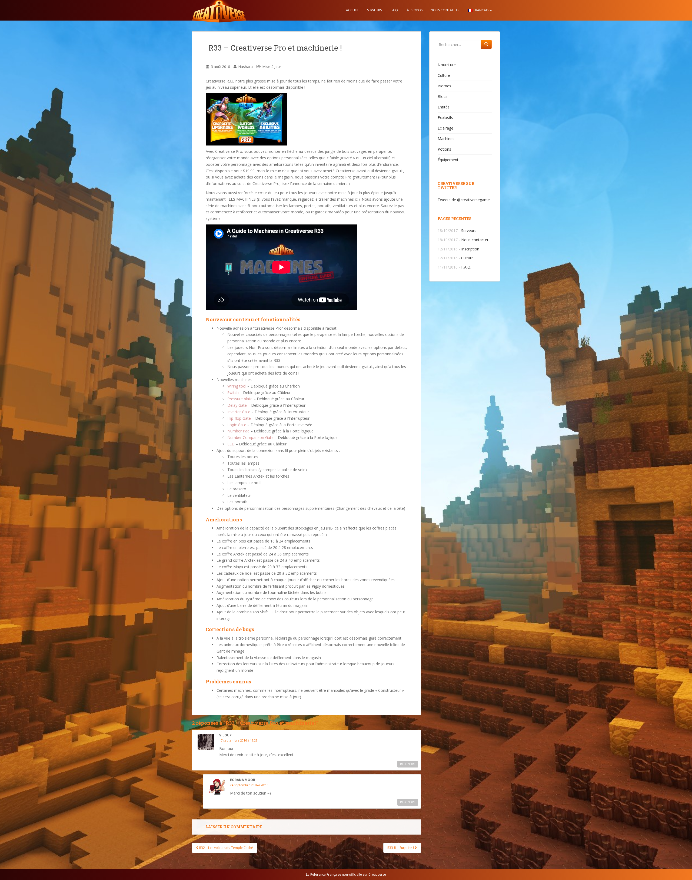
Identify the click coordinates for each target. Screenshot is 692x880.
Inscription (470, 249)
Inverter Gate (238, 411)
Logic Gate (236, 424)
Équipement (448, 159)
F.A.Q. (394, 10)
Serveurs (374, 10)
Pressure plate (239, 398)
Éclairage (445, 128)
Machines (446, 138)
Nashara (245, 66)
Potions (444, 149)
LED (231, 443)
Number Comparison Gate (250, 437)
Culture (444, 75)
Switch (233, 392)
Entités (444, 107)
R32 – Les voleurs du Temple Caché (225, 847)
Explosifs (445, 117)
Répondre (407, 764)
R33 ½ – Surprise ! (401, 847)
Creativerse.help (219, 10)
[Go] (486, 44)
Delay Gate (237, 405)
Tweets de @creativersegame (464, 199)
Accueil (352, 10)
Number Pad (238, 431)
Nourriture (447, 64)
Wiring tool (236, 386)
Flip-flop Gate (239, 418)
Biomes (444, 85)
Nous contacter (445, 10)
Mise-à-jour (271, 66)
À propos (414, 10)
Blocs (442, 96)
